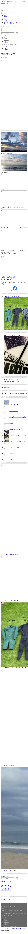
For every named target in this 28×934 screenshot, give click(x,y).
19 (4, 888)
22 (8, 888)
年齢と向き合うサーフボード (11, 22)
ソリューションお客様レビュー (17, 441)
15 (8, 886)
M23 (5, 387)
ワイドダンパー (8, 870)
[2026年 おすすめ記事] (21, 393)
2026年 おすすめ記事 (9, 393)
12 (4, 886)
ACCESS (6, 21)
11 (2, 886)
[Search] (17, 33)
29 (8, 890)
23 (10, 888)
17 (1, 888)
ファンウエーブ (13, 411)
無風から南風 (13, 453)
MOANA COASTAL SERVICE (14, 928)
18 (3, 888)
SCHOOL (6, 19)
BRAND (6, 18)
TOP (5, 15)
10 (1, 886)
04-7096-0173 (7, 279)
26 (4, 890)
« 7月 (2, 893)
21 (7, 888)
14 (7, 886)
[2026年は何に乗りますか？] (11, 381)
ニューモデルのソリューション (12, 335)
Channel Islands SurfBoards (10, 23)
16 (10, 886)
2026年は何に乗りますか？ (11, 380)
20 (5, 888)
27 (5, 890)
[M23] (7, 387)
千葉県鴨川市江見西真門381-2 (9, 278)
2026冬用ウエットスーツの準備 (12, 296)
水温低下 (11, 423)
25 (3, 890)
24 (1, 890)
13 (5, 886)
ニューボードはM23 (14, 447)
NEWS (2, 256)
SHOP (5, 16)
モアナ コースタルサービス (8, 276)
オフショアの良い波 (14, 405)
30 (10, 890)
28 (7, 890)
